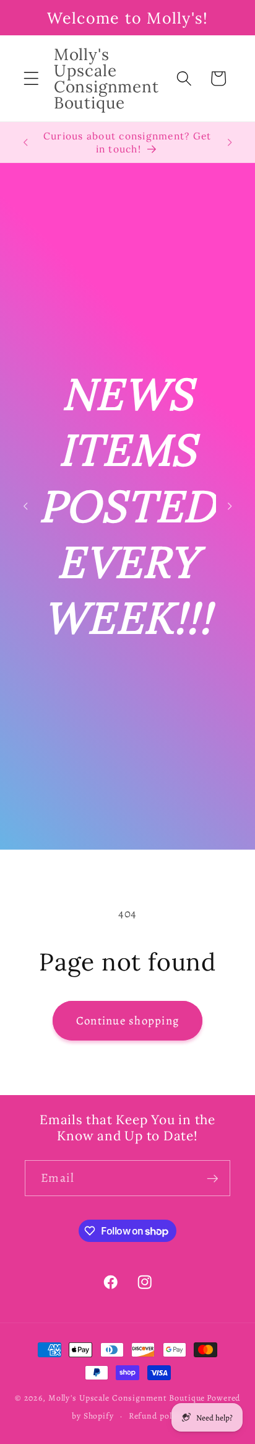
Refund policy (156, 1416)
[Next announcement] (229, 142)
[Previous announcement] (25, 142)
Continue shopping (127, 1020)
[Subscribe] (213, 1178)
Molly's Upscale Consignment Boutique (126, 1398)
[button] (31, 78)
